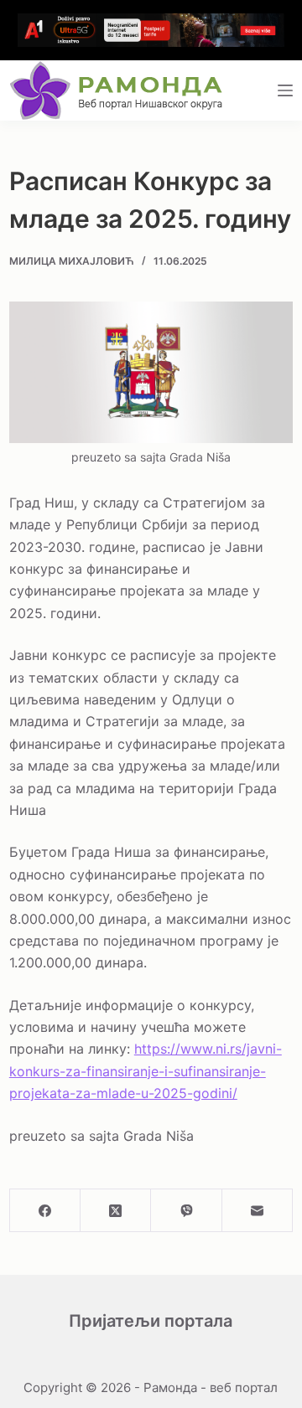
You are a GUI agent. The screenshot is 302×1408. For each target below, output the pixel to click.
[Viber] (186, 1210)
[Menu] (285, 90)
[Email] (257, 1210)
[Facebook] (45, 1210)
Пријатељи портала (150, 1321)
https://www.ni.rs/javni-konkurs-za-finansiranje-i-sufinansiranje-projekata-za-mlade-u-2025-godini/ (145, 1070)
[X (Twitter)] (116, 1210)
